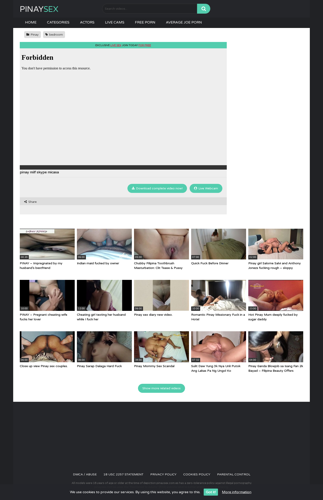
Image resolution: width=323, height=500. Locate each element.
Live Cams (114, 22)
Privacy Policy (163, 474)
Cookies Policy (196, 474)
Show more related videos (161, 388)
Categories (58, 22)
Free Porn (145, 22)
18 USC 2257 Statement (123, 474)
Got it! (211, 492)
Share (32, 202)
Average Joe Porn (184, 22)
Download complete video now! (159, 188)
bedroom (55, 34)
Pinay (39, 9)
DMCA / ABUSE (85, 474)
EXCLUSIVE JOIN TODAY (123, 45)
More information (236, 492)
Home (30, 22)
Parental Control (233, 474)
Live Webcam (208, 188)
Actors (87, 22)
